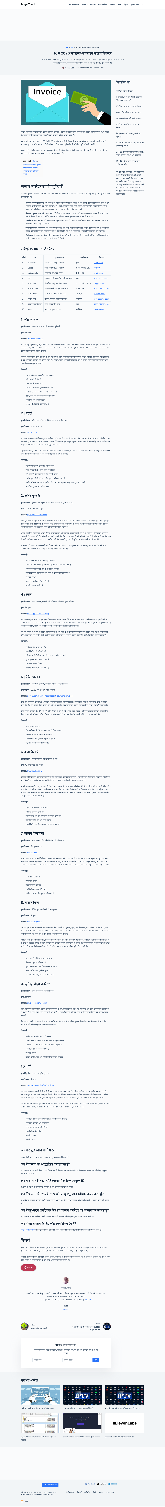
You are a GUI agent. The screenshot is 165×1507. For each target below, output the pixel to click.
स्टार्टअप (93, 4)
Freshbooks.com (101, 288)
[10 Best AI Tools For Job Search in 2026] (40, 1395)
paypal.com (99, 283)
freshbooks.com (34, 771)
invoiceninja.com (101, 299)
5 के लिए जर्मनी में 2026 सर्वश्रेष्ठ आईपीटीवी (78, 1408)
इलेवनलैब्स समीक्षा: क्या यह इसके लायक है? (119, 1437)
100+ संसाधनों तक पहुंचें (50, 1485)
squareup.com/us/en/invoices (40, 1085)
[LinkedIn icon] (65, 1306)
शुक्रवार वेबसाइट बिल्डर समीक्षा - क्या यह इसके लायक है (81, 1437)
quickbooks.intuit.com (37, 515)
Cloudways (37, 1494)
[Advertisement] (82, 25)
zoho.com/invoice (35, 338)
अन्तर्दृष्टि (112, 4)
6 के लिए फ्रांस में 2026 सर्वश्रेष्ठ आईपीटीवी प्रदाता (122, 1408)
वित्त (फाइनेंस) (102, 4)
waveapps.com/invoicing (38, 613)
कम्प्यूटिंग (85, 4)
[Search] (143, 4)
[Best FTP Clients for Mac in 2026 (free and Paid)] (40, 1423)
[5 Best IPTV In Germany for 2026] (82, 1395)
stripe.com (32, 432)
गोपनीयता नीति (70, 1492)
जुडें (96, 1360)
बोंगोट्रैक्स (87, 1300)
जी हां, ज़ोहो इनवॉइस (28, 1230)
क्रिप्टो (126, 4)
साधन (119, 4)
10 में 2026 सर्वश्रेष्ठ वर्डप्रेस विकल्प (129, 106)
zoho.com (98, 263)
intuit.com (98, 273)
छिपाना (35, 161)
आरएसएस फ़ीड (110, 1492)
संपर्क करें (79, 1492)
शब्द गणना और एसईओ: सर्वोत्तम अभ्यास (129, 118)
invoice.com (99, 294)
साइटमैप (101, 1492)
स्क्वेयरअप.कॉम (99, 309)
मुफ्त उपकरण (135, 4)
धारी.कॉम (97, 268)
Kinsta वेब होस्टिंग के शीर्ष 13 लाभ (128, 112)
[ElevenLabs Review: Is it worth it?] (124, 1423)
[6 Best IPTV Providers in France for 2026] (124, 1395)
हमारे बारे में (87, 1492)
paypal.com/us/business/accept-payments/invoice (50, 696)
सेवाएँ (94, 1492)
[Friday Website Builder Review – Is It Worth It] (82, 1423)
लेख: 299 (65, 1309)
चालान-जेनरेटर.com (101, 304)
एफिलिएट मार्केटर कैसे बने (124, 91)
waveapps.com (101, 278)
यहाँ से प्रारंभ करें (74, 4)
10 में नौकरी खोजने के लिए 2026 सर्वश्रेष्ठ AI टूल (37, 1408)
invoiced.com (33, 852)
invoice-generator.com (37, 1003)
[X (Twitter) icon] (67, 1306)
